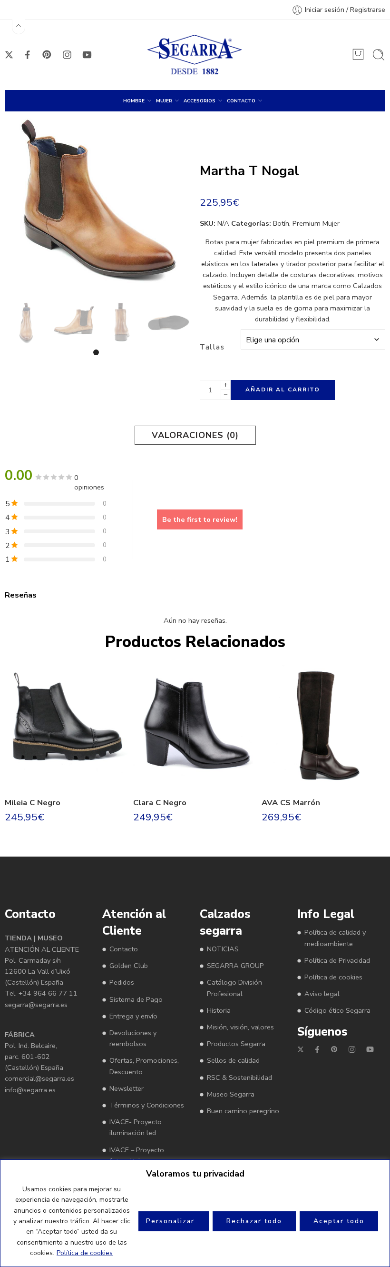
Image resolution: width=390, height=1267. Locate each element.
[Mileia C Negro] (66, 727)
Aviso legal (322, 993)
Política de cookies (85, 1252)
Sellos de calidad (233, 1060)
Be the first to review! (199, 519)
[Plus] (226, 385)
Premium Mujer (316, 223)
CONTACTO (241, 101)
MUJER (164, 101)
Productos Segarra (236, 1043)
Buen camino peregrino (243, 1111)
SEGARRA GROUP (235, 965)
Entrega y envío (133, 1016)
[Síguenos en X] (9, 54)
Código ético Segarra (337, 1010)
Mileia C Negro (32, 802)
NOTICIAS (223, 949)
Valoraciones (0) (195, 435)
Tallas (212, 347)
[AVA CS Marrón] (323, 727)
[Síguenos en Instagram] (67, 55)
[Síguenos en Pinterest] (47, 55)
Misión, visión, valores (240, 1027)
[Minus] (226, 395)
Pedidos (121, 982)
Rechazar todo (254, 1221)
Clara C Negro (159, 802)
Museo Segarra (230, 1094)
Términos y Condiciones (146, 1105)
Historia (219, 1010)
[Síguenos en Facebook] (27, 55)
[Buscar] (378, 54)
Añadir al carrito (282, 389)
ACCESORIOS (199, 101)
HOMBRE (134, 101)
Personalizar (170, 1221)
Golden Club (128, 965)
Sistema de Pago (136, 999)
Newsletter (126, 1088)
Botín (281, 223)
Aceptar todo (338, 1221)
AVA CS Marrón (291, 802)
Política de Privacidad (337, 960)
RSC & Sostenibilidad (239, 1077)
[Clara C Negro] (195, 727)
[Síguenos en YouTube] (87, 55)
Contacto (123, 949)
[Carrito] (358, 54)
